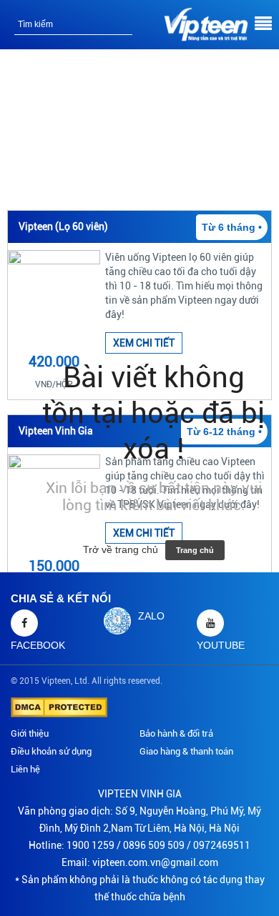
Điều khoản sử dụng (51, 751)
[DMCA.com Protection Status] (59, 706)
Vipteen (56, 681)
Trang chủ (195, 550)
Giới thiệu (30, 733)
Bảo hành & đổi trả (176, 733)
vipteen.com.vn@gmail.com (155, 862)
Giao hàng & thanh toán (186, 751)
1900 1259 (90, 845)
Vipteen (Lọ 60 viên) (63, 226)
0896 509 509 (154, 845)
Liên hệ (25, 769)
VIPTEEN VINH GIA (140, 794)
